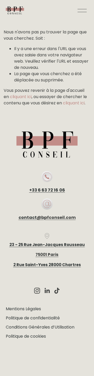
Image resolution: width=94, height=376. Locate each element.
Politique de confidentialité (33, 318)
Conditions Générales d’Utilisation (40, 327)
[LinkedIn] (47, 291)
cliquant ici (21, 97)
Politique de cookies (26, 336)
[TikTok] (57, 291)
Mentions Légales (23, 309)
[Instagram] (37, 291)
